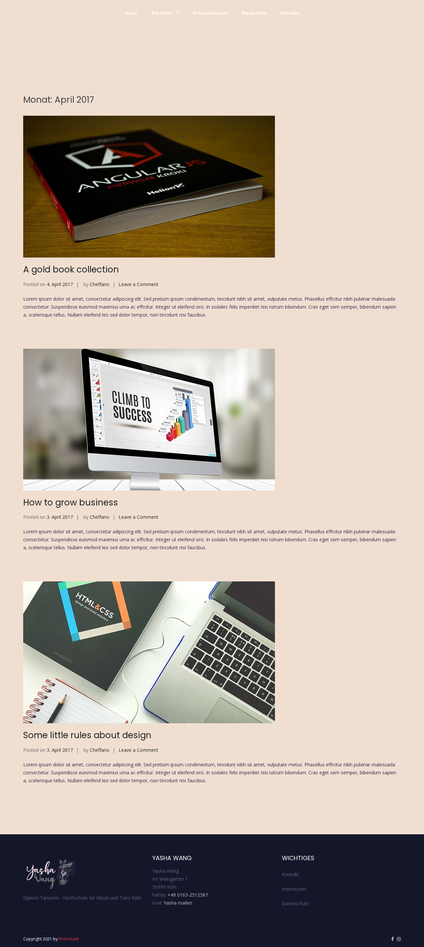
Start (131, 13)
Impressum (294, 889)
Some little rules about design (87, 735)
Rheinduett (69, 939)
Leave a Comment (138, 284)
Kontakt (290, 13)
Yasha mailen (178, 903)
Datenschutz (295, 903)
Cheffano (99, 284)
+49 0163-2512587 (188, 895)
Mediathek (254, 13)
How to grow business (70, 502)
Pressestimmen (210, 13)
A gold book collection (71, 269)
